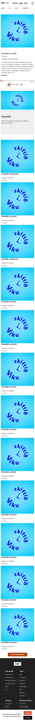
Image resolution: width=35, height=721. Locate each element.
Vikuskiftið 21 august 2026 (10, 174)
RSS (21, 689)
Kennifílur (22, 680)
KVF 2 (16, 8)
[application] (17, 84)
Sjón (25, 3)
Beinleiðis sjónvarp (10, 680)
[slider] (29, 84)
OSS (21, 674)
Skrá (2, 8)
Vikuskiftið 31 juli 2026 (8, 302)
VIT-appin (22, 677)
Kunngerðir (8, 704)
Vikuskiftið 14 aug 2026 (9, 217)
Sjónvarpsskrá (9, 677)
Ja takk (27, 713)
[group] (21, 85)
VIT (10, 8)
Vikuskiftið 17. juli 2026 (8, 387)
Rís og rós (22, 683)
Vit (6, 689)
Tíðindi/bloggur (24, 707)
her (19, 716)
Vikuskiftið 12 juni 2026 (9, 557)
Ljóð (20, 3)
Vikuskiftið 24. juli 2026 (9, 344)
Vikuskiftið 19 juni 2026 (9, 515)
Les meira (4, 75)
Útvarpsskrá (8, 674)
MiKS (6, 686)
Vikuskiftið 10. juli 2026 (9, 430)
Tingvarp (25, 8)
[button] (9, 84)
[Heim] (3, 3)
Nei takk (27, 718)
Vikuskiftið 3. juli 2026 (8, 472)
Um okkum (23, 704)
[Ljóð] (8, 3)
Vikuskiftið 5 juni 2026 (8, 600)
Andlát (7, 707)
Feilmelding (23, 686)
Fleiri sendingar (17, 655)
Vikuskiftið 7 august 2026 (9, 259)
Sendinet (22, 696)
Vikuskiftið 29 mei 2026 (9, 643)
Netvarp (22, 693)
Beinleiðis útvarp (10, 683)
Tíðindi (15, 3)
